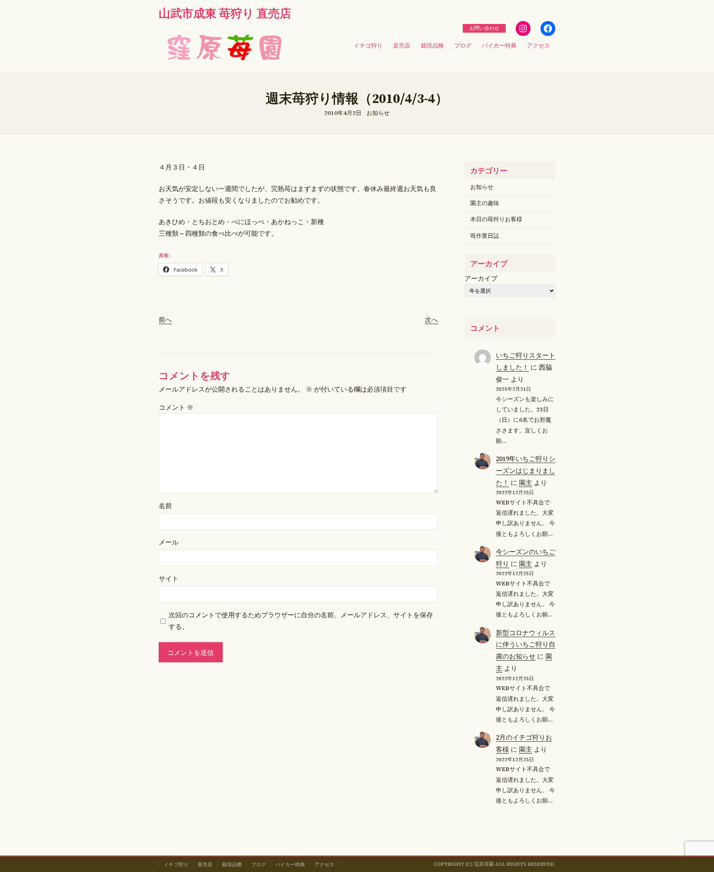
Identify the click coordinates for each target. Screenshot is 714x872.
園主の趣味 (484, 203)
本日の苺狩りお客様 (496, 219)
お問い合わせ (484, 28)
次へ (431, 319)
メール (168, 542)
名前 (165, 505)
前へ (165, 319)
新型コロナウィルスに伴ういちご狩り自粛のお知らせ (525, 644)
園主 (525, 482)
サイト (168, 578)
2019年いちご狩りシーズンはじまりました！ (525, 470)
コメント (176, 407)
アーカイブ (480, 278)
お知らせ (378, 113)
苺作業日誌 (484, 236)
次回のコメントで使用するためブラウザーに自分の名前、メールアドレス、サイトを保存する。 (301, 620)
